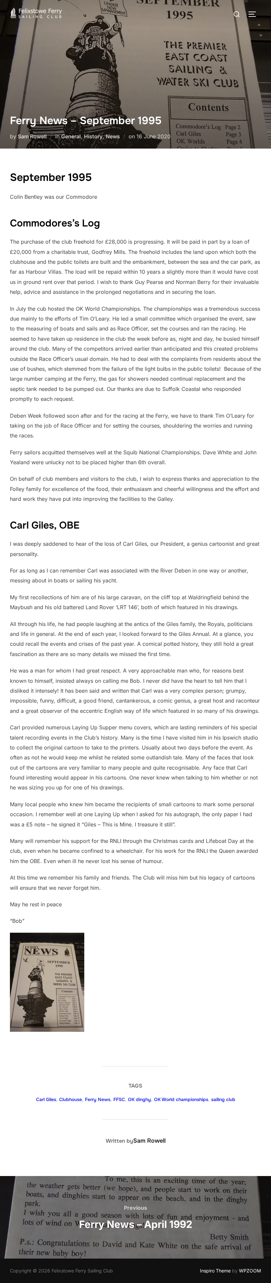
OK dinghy (139, 1099)
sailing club (223, 1099)
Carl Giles (46, 1099)
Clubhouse (70, 1099)
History (93, 136)
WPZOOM (250, 1270)
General (71, 136)
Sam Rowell (32, 136)
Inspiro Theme (215, 1270)
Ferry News (97, 1099)
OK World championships (181, 1099)
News (113, 136)
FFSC (119, 1099)
